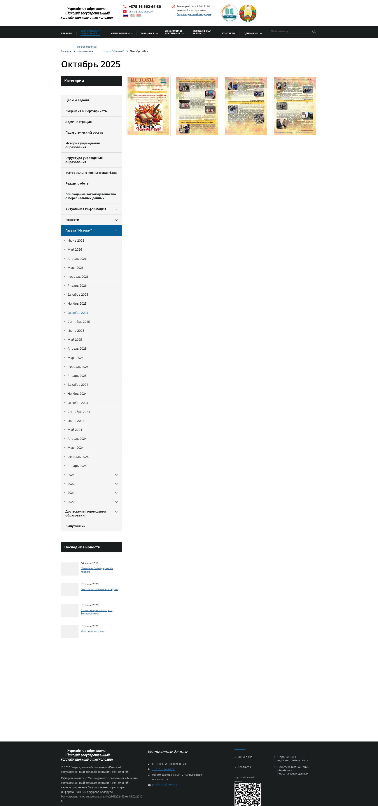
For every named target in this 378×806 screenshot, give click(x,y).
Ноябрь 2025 (77, 303)
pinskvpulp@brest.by (141, 11)
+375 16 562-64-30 (145, 6)
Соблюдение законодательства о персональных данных (90, 196)
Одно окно (245, 757)
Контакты (244, 767)
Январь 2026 (77, 285)
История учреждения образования (82, 145)
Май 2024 (75, 429)
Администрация (78, 122)
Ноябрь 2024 (77, 393)
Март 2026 (76, 267)
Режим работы (77, 183)
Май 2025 (75, 339)
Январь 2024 (77, 466)
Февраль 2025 (78, 367)
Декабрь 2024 (78, 384)
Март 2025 (76, 358)
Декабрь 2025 (78, 294)
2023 (71, 475)
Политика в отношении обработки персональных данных (293, 770)
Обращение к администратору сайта (292, 758)
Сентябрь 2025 (79, 321)
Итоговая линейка (93, 631)
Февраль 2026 (78, 276)
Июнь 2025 (76, 330)
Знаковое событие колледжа (99, 589)
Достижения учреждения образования (85, 513)
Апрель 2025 (77, 348)
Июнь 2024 (76, 421)
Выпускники (75, 526)
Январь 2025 (77, 375)
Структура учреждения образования (84, 160)
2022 (71, 484)
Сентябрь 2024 (79, 412)
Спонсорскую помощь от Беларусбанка (96, 611)
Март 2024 (76, 447)
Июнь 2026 (76, 240)
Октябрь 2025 (78, 313)
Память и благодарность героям (97, 569)
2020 (71, 502)
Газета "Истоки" (78, 230)
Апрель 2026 (77, 258)
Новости (72, 220)
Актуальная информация (85, 209)
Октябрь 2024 (78, 403)
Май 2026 (75, 249)
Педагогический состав (84, 132)
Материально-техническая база (91, 173)
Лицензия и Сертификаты (86, 111)
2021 (71, 492)
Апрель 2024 (77, 438)
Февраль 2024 (78, 457)
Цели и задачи (77, 100)
